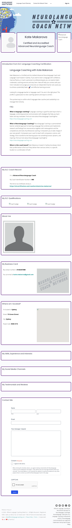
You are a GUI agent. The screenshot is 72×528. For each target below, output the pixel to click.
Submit (15, 492)
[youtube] (69, 505)
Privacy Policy (29, 517)
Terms (35, 517)
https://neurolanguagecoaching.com (21, 119)
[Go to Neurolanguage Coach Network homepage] (7, 3)
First (12, 414)
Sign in (67, 3)
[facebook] (56, 505)
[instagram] (60, 505)
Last (38, 414)
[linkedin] (63, 505)
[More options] (51, 3)
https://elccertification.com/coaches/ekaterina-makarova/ (31, 186)
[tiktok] (66, 505)
